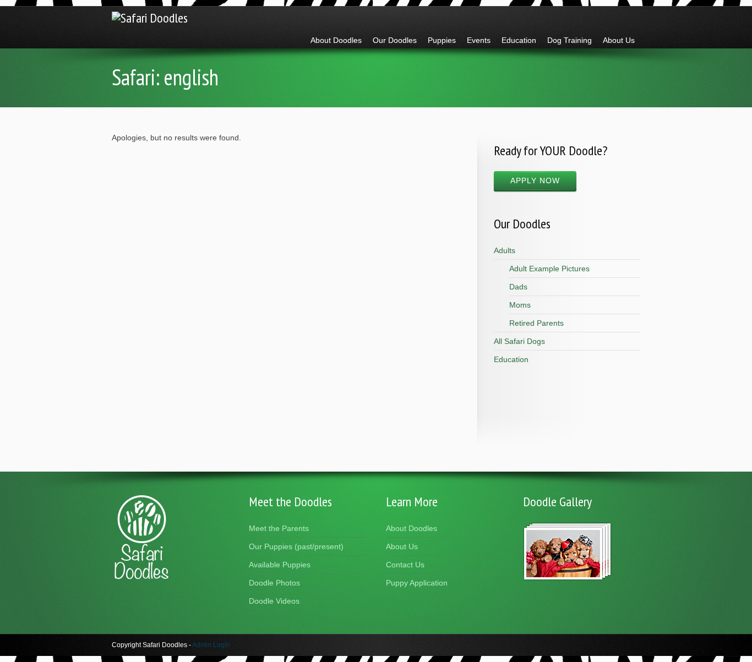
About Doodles (336, 40)
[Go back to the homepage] (150, 17)
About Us (619, 40)
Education (519, 40)
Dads (518, 286)
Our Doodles (395, 40)
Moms (520, 304)
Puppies (442, 40)
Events (479, 40)
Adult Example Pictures (549, 268)
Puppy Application (417, 582)
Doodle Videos (274, 601)
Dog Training (569, 40)
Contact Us (405, 564)
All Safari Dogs (519, 341)
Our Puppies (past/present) (296, 546)
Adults (504, 250)
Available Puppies (279, 564)
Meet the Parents (279, 528)
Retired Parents (536, 323)
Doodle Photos (274, 582)
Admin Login (211, 645)
